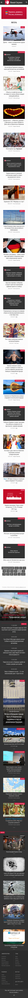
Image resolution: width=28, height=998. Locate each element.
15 (15, 571)
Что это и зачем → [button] (14, 992)
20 (11, 574)
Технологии (21, 52)
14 (12, 571)
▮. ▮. (16, 317)
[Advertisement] (14, 582)
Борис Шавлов (16, 773)
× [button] (14, 995)
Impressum (17, 976)
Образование (18, 965)
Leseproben (17, 974)
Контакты (4, 960)
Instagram (4, 980)
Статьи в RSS (5, 982)
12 (4, 571)
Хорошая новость (19, 380)
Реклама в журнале (6, 965)
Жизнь (22, 105)
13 (8, 571)
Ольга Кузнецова (16, 203)
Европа (22, 239)
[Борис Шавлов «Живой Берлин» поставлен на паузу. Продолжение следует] (14, 620)
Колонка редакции (22, 593)
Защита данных (5, 963)
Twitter (3, 974)
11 (24, 568)
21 (15, 574)
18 (4, 574)
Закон (22, 27)
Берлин (22, 324)
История (22, 680)
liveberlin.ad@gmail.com (20, 587)
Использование (5, 962)
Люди (16, 956)
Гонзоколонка (20, 729)
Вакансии (4, 958)
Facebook (4, 976)
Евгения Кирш (16, 98)
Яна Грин (17, 343)
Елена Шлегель (16, 151)
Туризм (16, 960)
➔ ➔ (16, 568)
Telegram (4, 978)
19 (8, 574)
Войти (16, 984)
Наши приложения (6, 983)
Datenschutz (18, 978)
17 (23, 571)
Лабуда (22, 350)
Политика (17, 963)
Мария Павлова (16, 71)
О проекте (4, 956)
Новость (22, 211)
